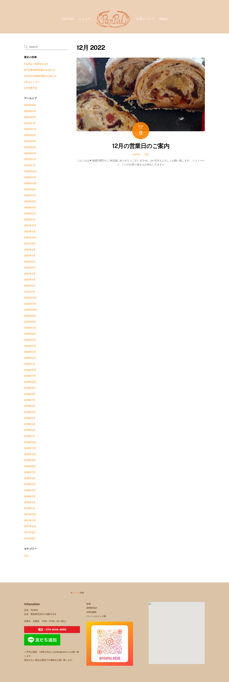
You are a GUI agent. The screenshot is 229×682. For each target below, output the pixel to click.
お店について (145, 19)
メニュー (84, 19)
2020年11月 (30, 303)
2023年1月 (30, 165)
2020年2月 (30, 358)
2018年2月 (30, 502)
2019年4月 (30, 418)
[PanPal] (113, 18)
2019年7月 (29, 400)
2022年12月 (30, 171)
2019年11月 (30, 376)
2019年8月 (30, 394)
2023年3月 (30, 159)
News (163, 19)
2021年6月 (29, 261)
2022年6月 (30, 201)
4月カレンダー (32, 82)
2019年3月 (30, 424)
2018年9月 (30, 460)
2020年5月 (30, 340)
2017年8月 (30, 538)
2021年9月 (29, 243)
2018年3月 (30, 496)
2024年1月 (30, 123)
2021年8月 (30, 249)
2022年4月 (30, 207)
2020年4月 (30, 346)
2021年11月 (30, 231)
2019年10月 (30, 382)
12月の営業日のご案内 (140, 145)
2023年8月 (30, 141)
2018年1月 (29, 508)
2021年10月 (30, 237)
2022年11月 (30, 177)
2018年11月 (30, 448)
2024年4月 (30, 111)
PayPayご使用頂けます (36, 64)
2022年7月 (30, 195)
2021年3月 (30, 279)
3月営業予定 (30, 88)
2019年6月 (29, 406)
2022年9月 (30, 189)
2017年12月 (30, 514)
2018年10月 (30, 454)
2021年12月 (30, 225)
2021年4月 (30, 273)
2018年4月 (30, 490)
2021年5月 (30, 267)
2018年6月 (30, 478)
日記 (147, 154)
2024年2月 (30, 117)
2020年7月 (30, 327)
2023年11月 (30, 129)
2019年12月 (30, 370)
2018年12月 (30, 442)
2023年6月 (30, 147)
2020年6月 (30, 333)
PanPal (76, 592)
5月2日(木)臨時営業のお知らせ (40, 76)
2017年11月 (30, 520)
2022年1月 (29, 219)
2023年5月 (30, 153)
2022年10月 (30, 183)
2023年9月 (30, 135)
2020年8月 (30, 321)
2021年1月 (29, 291)
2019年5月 (30, 412)
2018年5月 (30, 484)
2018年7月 (30, 472)
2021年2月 (29, 285)
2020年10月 (30, 309)
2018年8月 (30, 466)
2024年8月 (30, 105)
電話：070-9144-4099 (52, 629)
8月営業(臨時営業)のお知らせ (39, 70)
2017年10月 (30, 526)
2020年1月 (29, 364)
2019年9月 (29, 388)
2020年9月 (30, 315)
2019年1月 (29, 436)
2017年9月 (29, 532)
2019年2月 (29, 430)
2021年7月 (29, 255)
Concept (68, 19)
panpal (136, 154)
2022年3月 (30, 213)
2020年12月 (30, 297)
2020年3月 (30, 352)
